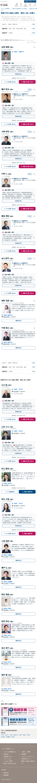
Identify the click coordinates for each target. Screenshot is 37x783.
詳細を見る (18, 320)
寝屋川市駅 (6, 317)
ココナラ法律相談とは (10, 751)
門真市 (9, 608)
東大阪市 (3, 737)
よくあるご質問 (8, 761)
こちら (32, 40)
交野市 (13, 737)
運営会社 (6, 773)
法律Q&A (6, 754)
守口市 (2, 735)
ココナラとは (7, 759)
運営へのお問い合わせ (10, 763)
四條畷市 (10, 555)
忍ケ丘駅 (5, 556)
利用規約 (23, 754)
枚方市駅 (16, 391)
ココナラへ (4, 1)
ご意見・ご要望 (25, 751)
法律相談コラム (8, 756)
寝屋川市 (21, 51)
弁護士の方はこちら (30, 1)
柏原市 (24, 735)
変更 (33, 24)
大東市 (20, 735)
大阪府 (15, 51)
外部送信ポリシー (26, 759)
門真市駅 (5, 610)
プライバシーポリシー (27, 756)
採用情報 (6, 775)
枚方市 (21, 389)
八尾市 (11, 735)
